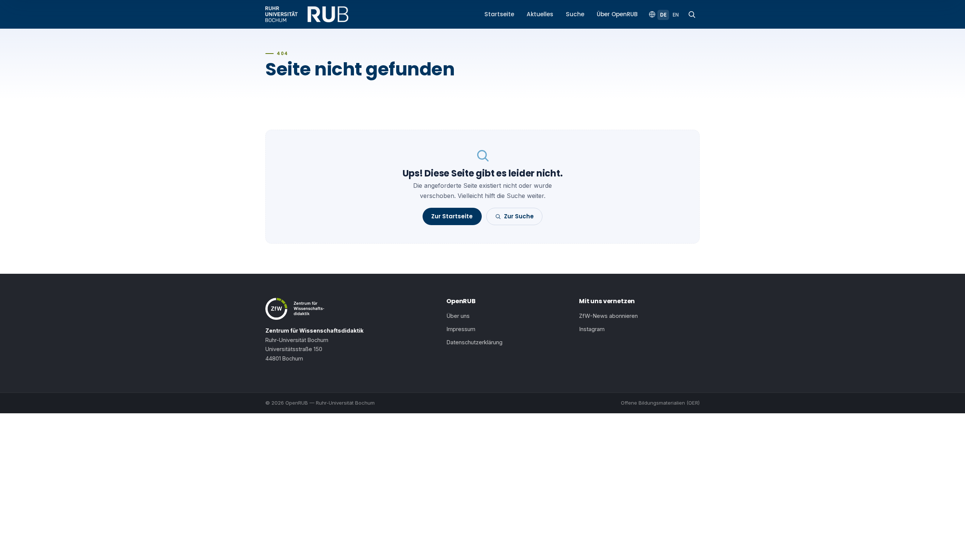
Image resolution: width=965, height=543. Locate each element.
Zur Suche (519, 216)
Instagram (592, 329)
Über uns (458, 316)
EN (675, 14)
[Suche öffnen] (692, 14)
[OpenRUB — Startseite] (306, 14)
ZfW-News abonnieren (608, 316)
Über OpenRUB (617, 14)
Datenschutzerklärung (474, 342)
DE (663, 14)
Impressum (460, 329)
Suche (575, 14)
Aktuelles (540, 14)
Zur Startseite (452, 216)
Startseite (499, 14)
